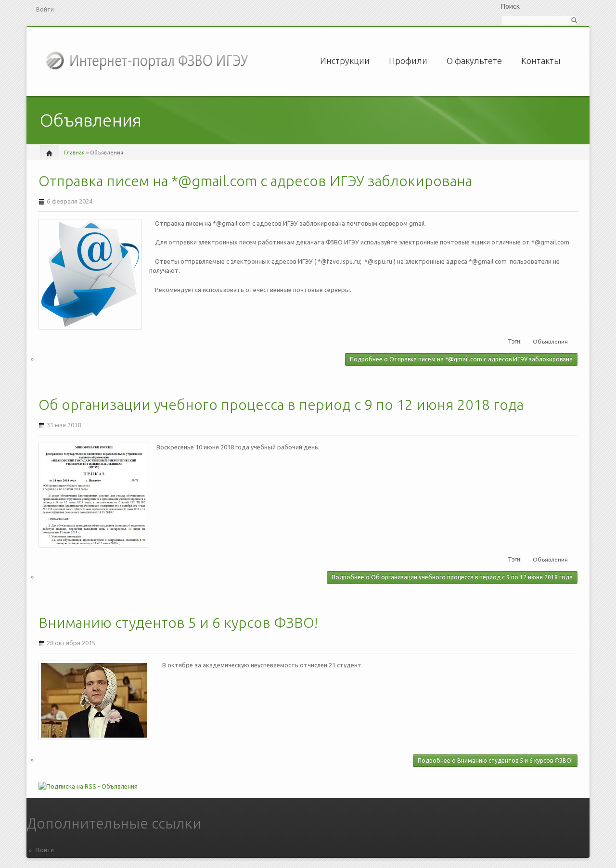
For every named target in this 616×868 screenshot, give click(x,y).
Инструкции (345, 60)
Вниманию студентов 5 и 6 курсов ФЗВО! (178, 622)
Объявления (550, 341)
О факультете (474, 60)
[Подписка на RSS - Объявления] (308, 789)
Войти (45, 9)
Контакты (541, 60)
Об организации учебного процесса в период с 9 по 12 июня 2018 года (281, 404)
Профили (408, 60)
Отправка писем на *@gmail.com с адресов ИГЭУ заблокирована (255, 181)
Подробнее (461, 359)
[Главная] (148, 59)
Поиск (510, 6)
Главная (74, 152)
